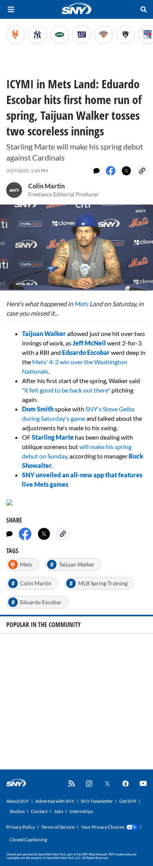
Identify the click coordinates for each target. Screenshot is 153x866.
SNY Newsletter (97, 801)
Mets (81, 303)
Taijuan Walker (44, 333)
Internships (81, 811)
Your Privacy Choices (102, 827)
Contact (39, 811)
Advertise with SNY (55, 801)
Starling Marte (53, 437)
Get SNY (128, 801)
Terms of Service (58, 827)
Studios (17, 811)
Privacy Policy (20, 827)
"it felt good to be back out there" (66, 390)
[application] (76, 247)
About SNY (17, 801)
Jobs (58, 811)
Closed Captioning (28, 839)
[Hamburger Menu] (11, 9)
